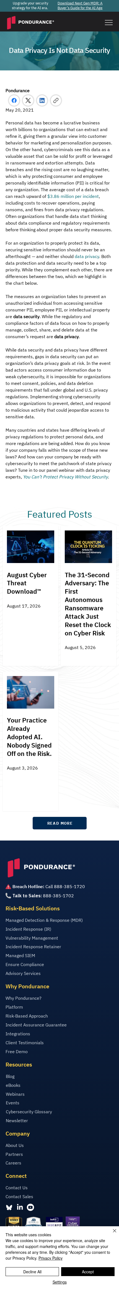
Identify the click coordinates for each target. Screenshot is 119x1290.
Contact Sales (19, 1196)
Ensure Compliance (25, 964)
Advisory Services (23, 973)
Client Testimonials (25, 1042)
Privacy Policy (50, 1258)
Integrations (18, 1033)
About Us (15, 1145)
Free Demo (17, 1051)
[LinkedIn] (42, 100)
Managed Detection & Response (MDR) (44, 920)
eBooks (13, 1085)
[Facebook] (14, 100)
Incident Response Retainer (33, 946)
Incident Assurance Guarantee (36, 1025)
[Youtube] (30, 1207)
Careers (13, 1163)
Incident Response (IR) (28, 929)
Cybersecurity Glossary (29, 1111)
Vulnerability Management (32, 938)
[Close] (111, 1234)
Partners (14, 1154)
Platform (14, 1007)
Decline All (32, 1271)
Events (12, 1102)
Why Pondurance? (24, 998)
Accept (88, 1271)
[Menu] (108, 22)
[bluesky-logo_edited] (9, 1207)
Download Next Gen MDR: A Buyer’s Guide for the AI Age (80, 5)
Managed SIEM (20, 955)
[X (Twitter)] (28, 100)
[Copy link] (56, 100)
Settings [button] (60, 1282)
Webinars (15, 1094)
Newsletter (17, 1120)
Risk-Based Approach (27, 1016)
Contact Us (17, 1187)
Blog (10, 1076)
